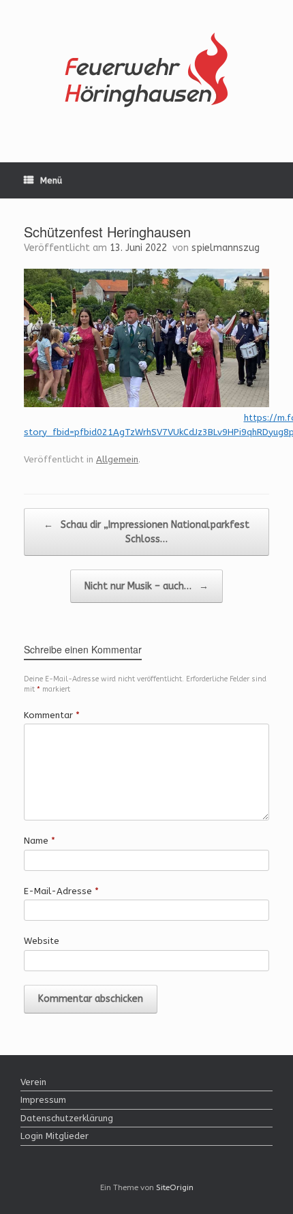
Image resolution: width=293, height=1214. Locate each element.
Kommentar (52, 715)
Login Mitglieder (54, 1136)
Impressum (43, 1100)
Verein (33, 1082)
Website (41, 941)
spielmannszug (225, 248)
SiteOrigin (175, 1187)
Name (39, 840)
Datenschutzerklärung (66, 1118)
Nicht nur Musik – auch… (146, 586)
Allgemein (117, 459)
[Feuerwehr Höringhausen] (146, 71)
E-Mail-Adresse (61, 891)
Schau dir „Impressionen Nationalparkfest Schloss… (146, 532)
